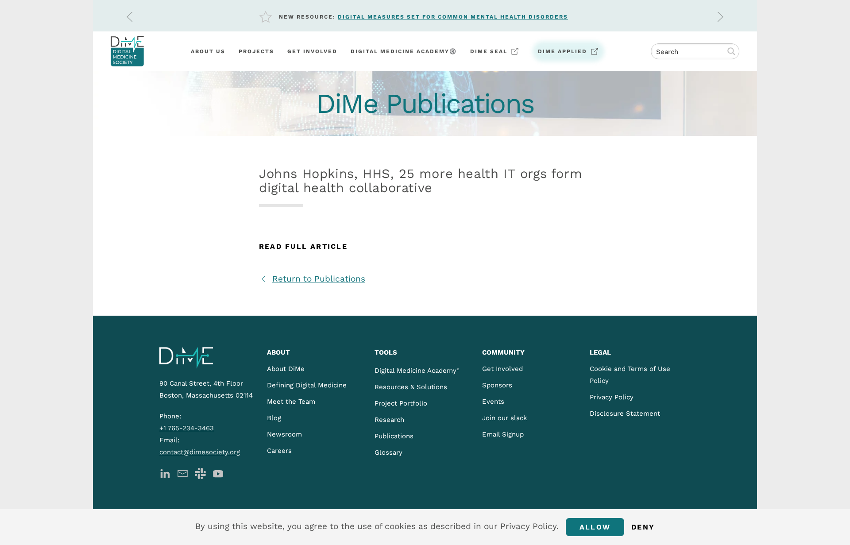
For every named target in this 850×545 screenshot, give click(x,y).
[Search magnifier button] (731, 51)
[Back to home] (127, 51)
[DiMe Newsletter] (182, 473)
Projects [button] (256, 51)
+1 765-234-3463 (186, 428)
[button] (129, 16)
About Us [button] (208, 51)
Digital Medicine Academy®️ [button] (404, 51)
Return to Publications (318, 279)
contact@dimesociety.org (199, 452)
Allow (595, 527)
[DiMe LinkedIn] (164, 473)
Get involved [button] (312, 51)
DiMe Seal (488, 51)
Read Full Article (303, 246)
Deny (643, 527)
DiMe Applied (562, 51)
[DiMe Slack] (200, 473)
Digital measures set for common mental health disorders (453, 17)
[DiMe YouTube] (218, 473)
